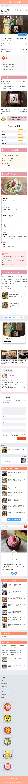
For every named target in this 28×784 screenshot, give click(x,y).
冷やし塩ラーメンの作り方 (9, 66)
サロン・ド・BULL (7, 680)
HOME (15, 778)
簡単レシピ (9, 347)
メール (3, 422)
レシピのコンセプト (7, 61)
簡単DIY (4, 689)
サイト (3, 428)
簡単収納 (4, 694)
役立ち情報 (5, 686)
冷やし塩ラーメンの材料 (8, 64)
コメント (4, 405)
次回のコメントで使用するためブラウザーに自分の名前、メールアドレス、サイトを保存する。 (14, 435)
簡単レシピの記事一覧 (13, 519)
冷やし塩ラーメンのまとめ (9, 69)
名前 (3, 416)
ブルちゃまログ (14, 2)
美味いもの (5, 697)
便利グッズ (5, 683)
